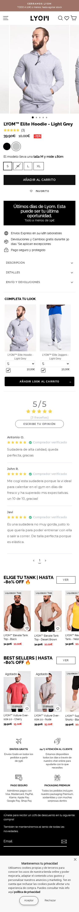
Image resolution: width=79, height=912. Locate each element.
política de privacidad (27, 892)
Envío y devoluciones (23, 282)
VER (66, 579)
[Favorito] (27, 628)
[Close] (75, 859)
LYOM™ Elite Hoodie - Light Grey (20, 356)
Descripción (15, 262)
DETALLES (13, 272)
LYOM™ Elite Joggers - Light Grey (55, 356)
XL (38, 166)
